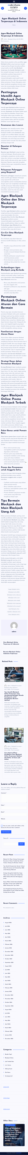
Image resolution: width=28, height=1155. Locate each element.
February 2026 (8, 944)
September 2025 (9, 962)
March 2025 (8, 984)
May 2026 (7, 933)
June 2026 (7, 929)
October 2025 (8, 958)
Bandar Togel (8, 1054)
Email (3, 812)
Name (3, 805)
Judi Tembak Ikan (9, 1061)
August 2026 (8, 922)
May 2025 (7, 977)
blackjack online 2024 (14, 592)
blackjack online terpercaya (14, 603)
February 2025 (8, 987)
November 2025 (9, 955)
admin (5, 39)
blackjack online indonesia (14, 595)
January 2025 (8, 991)
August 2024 (8, 1009)
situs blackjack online (14, 614)
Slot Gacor (7, 1072)
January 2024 (8, 1035)
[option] (14, 1135)
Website (3, 818)
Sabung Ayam (8, 1068)
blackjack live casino (16, 685)
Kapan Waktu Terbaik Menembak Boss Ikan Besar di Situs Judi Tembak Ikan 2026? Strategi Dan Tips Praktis (13, 883)
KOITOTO (18, 1153)
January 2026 (8, 948)
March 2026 (8, 940)
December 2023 (9, 1038)
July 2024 (7, 1013)
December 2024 (9, 995)
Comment (4, 793)
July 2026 (7, 926)
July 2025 (7, 969)
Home (14, 25)
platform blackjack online (14, 611)
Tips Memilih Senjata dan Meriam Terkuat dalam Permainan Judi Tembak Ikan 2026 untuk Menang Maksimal (13, 868)
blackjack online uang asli (14, 606)
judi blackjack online (14, 609)
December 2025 (9, 951)
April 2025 (7, 980)
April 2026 (7, 937)
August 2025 (8, 966)
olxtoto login (6, 1098)
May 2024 (7, 1020)
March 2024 (8, 1027)
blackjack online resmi (14, 597)
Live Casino (8, 1065)
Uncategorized (8, 1076)
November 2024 (9, 998)
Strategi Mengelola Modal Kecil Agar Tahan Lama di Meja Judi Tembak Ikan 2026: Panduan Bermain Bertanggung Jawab (13, 1134)
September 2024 (9, 1006)
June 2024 (7, 1016)
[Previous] (21, 1121)
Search (5, 838)
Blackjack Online (12, 39)
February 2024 (8, 1031)
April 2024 (7, 1024)
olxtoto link (6, 1087)
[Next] (23, 1121)
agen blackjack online (14, 589)
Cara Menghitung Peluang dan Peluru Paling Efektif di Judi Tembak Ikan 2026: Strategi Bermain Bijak (13, 890)
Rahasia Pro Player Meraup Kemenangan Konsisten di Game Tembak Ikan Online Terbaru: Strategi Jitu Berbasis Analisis (13, 861)
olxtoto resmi (6, 1109)
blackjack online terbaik (14, 600)
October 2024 (8, 1002)
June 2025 (7, 973)
